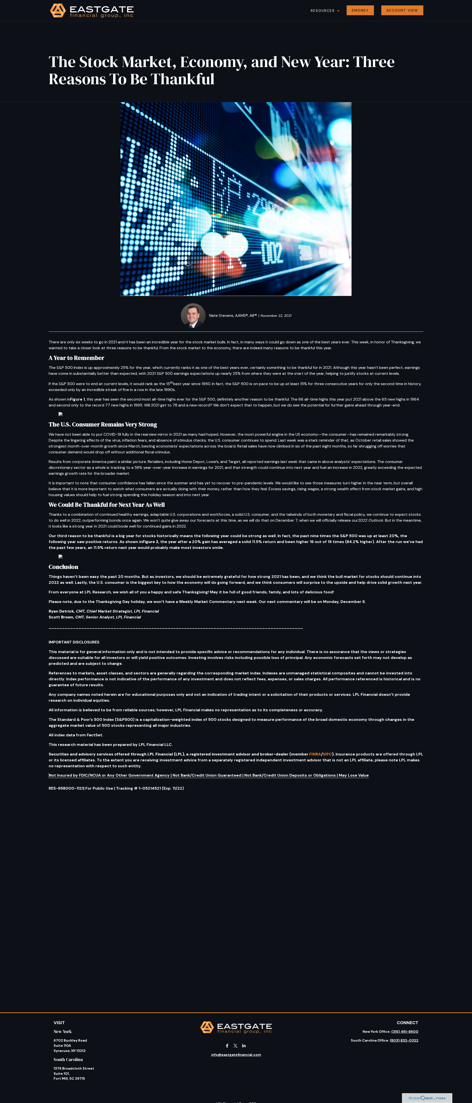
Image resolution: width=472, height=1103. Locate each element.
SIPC (327, 754)
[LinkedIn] (244, 1045)
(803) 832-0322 (404, 1040)
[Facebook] (227, 1045)
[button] (324, 10)
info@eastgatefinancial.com (236, 1054)
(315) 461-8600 (404, 1031)
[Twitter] (235, 1045)
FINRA (315, 754)
